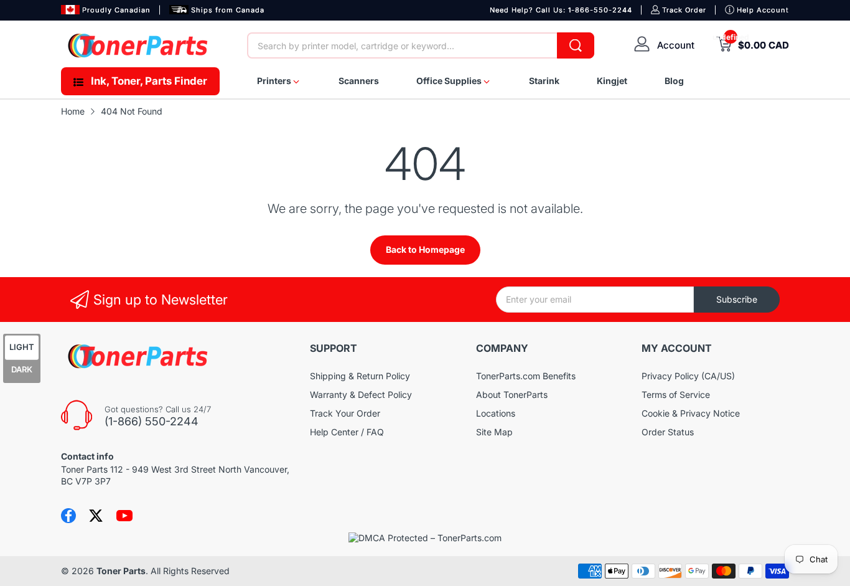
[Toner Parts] (139, 45)
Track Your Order (345, 413)
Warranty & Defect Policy (361, 394)
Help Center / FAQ (347, 432)
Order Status (668, 432)
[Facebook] (68, 515)
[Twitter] (95, 515)
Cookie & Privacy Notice (691, 413)
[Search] (575, 45)
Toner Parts (121, 570)
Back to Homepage (425, 249)
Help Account (763, 10)
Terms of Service (676, 394)
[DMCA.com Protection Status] (425, 537)
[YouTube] (124, 515)
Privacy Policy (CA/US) (688, 376)
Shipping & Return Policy (360, 376)
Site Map (494, 432)
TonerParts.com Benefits (526, 376)
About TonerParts (512, 394)
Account (675, 45)
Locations (495, 413)
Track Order (684, 10)
